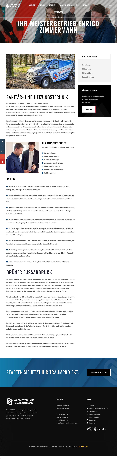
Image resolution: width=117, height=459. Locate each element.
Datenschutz (92, 420)
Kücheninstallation (87, 73)
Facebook (91, 405)
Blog (77, 5)
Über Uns (42, 5)
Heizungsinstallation (88, 77)
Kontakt (86, 5)
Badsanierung (86, 65)
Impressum (92, 423)
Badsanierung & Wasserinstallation (98, 408)
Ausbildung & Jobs (66, 5)
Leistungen (52, 5)
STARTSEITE (32, 5)
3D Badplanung (86, 69)
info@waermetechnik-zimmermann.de (68, 423)
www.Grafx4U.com (83, 447)
